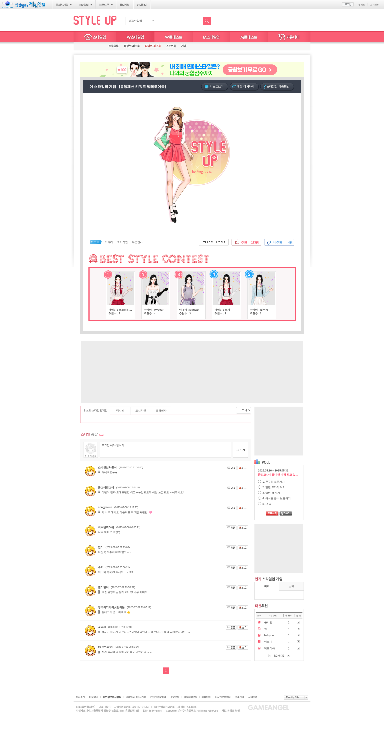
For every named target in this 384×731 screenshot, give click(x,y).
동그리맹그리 (106, 487)
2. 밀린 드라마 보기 (273, 487)
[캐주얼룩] (113, 46)
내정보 (361, 4)
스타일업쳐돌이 (107, 467)
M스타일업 (211, 37)
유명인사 (137, 242)
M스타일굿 (249, 37)
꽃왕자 (102, 627)
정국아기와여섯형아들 (111, 607)
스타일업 (83, 5)
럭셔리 (109, 242)
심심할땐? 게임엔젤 (23, 4)
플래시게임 (62, 5)
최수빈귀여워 (106, 527)
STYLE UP (95, 20)
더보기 (240, 408)
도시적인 (122, 242)
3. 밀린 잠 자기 (271, 492)
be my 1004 (105, 646)
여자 (267, 586)
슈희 (100, 567)
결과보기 (285, 513)
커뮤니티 (289, 37)
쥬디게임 (125, 5)
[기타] (184, 46)
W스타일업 (135, 20)
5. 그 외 (266, 503)
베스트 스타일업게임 (95, 410)
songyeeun (105, 507)
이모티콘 (90, 456)
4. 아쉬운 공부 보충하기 (276, 498)
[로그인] (348, 4)
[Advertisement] (192, 372)
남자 (291, 586)
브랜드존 (104, 5)
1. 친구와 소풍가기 (273, 481)
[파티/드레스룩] (152, 46)
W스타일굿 (173, 37)
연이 (100, 547)
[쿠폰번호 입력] (90, 46)
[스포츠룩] (171, 46)
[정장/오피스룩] (131, 46)
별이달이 (103, 587)
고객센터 (375, 4)
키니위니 (142, 5)
